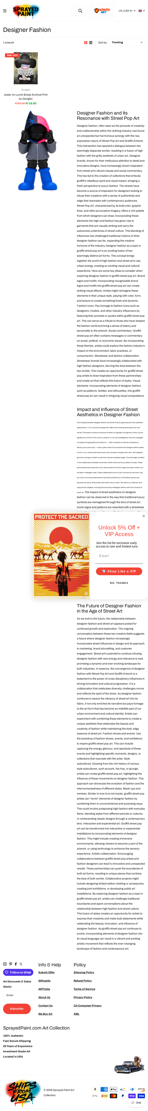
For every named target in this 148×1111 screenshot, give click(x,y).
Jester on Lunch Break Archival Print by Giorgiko (26, 96)
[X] (20, 964)
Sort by (102, 42)
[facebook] (16, 964)
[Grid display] (85, 42)
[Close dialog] (143, 515)
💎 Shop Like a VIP (119, 571)
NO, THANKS (119, 583)
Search (80, 11)
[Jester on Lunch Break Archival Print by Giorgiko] (25, 68)
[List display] (90, 42)
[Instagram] (5, 964)
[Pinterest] (10, 964)
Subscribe (17, 1008)
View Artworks (5, 11)
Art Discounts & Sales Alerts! (17, 984)
